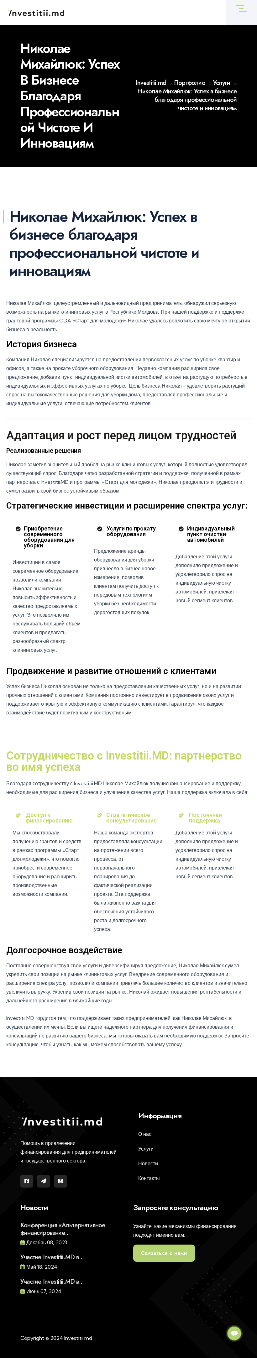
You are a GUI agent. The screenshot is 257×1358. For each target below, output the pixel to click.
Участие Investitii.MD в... (52, 1257)
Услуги (146, 1149)
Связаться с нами (164, 1253)
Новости (148, 1163)
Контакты (149, 1178)
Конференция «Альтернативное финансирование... (62, 1229)
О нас (144, 1134)
